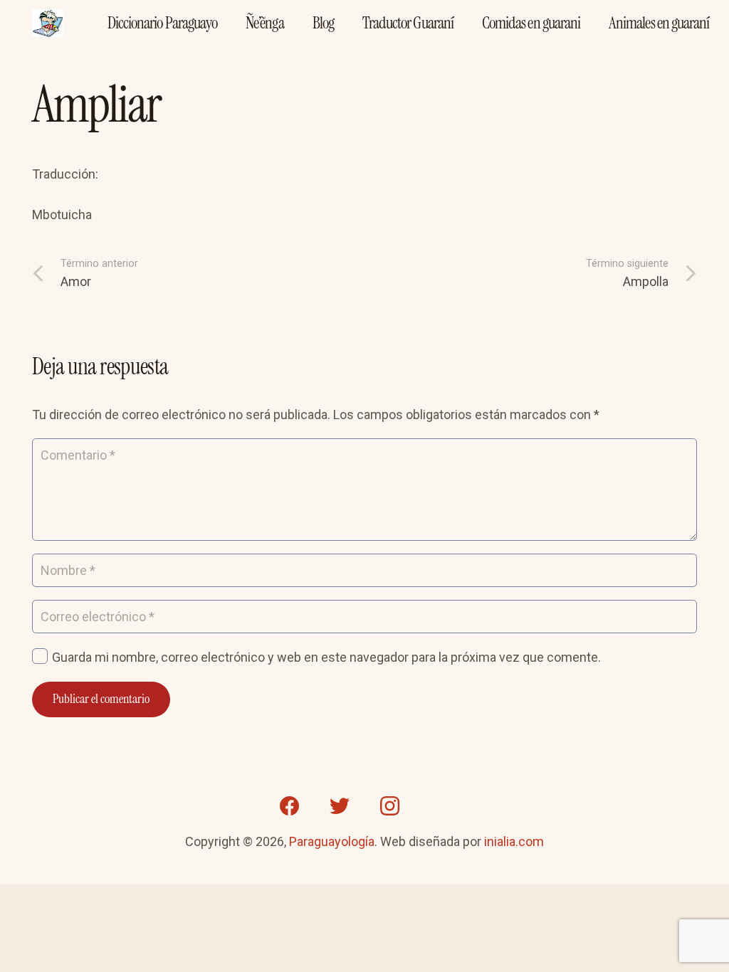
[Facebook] (290, 806)
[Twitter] (339, 806)
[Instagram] (389, 806)
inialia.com (514, 841)
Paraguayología (331, 841)
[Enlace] (47, 23)
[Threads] (439, 806)
